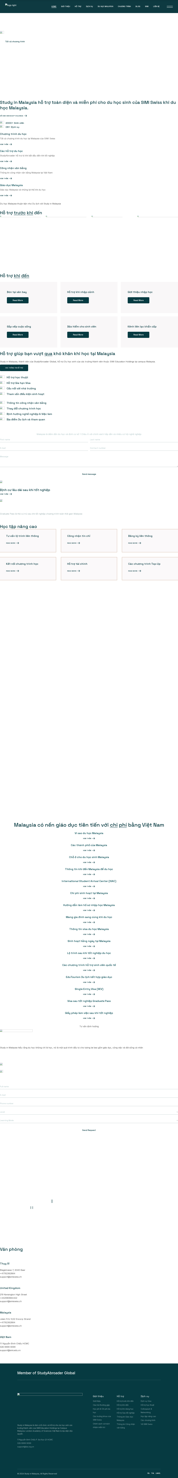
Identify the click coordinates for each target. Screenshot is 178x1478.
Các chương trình (148, 1420)
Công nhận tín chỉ (78, 536)
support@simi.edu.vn (10, 1350)
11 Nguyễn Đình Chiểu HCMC (14, 1343)
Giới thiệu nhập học (140, 292)
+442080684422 (8, 1298)
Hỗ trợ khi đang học (125, 1409)
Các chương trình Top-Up (144, 564)
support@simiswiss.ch (11, 1277)
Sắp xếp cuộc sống (19, 326)
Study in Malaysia (31, 1474)
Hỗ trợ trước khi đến (125, 1401)
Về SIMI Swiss (146, 1424)
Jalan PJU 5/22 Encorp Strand (15, 1319)
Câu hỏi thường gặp (101, 1405)
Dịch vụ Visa (146, 1401)
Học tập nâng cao (148, 1416)
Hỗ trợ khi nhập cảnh (80, 292)
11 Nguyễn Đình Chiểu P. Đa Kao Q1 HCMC (35, 1440)
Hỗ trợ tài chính (77, 564)
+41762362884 (7, 1273)
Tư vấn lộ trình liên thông (22, 536)
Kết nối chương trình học (22, 564)
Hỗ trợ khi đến (123, 1405)
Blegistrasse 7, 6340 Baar (12, 1270)
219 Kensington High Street (13, 1294)
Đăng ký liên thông (140, 536)
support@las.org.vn (25, 1447)
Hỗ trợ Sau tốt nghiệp (126, 1413)
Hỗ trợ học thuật (147, 1405)
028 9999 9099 (8, 1054)
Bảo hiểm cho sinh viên (81, 326)
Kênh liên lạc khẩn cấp (142, 326)
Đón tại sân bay (17, 292)
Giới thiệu (97, 1401)
